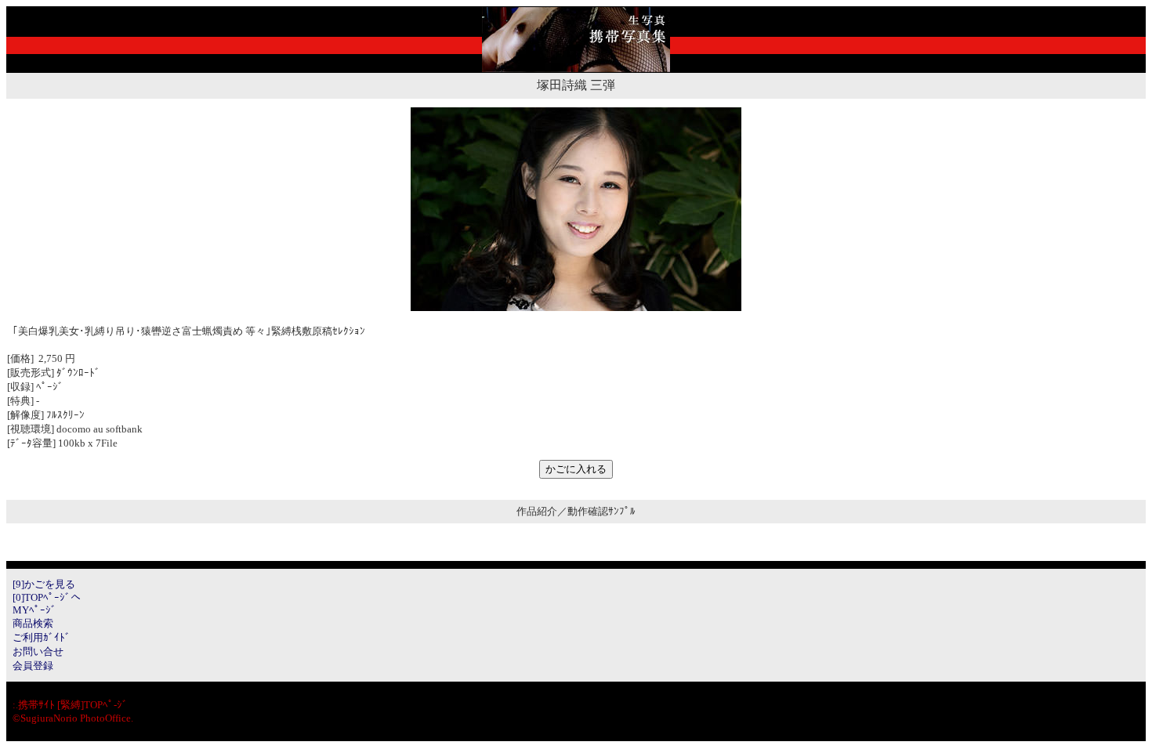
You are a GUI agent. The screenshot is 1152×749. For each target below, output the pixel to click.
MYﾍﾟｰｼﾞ (34, 610)
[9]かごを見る (44, 584)
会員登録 (33, 665)
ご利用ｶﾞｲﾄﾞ (42, 637)
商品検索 (33, 623)
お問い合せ (38, 651)
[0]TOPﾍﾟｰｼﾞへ (47, 597)
